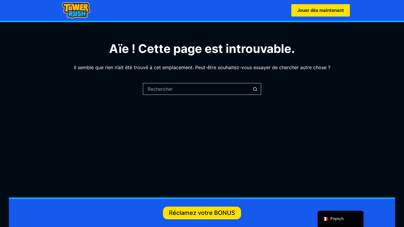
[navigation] (340, 219)
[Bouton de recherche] (255, 89)
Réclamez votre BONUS (202, 212)
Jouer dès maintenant (320, 10)
